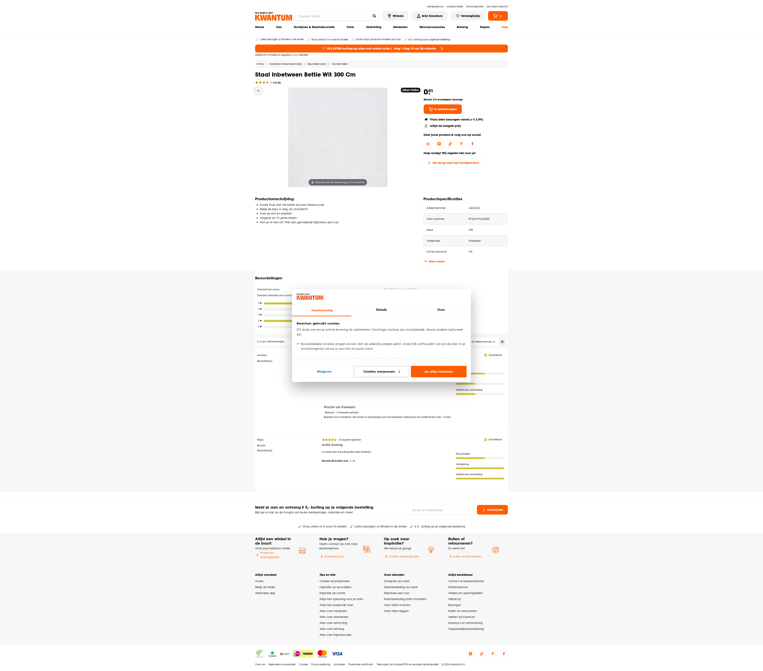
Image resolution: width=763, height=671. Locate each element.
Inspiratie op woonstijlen (335, 587)
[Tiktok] (450, 144)
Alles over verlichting (333, 622)
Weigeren (324, 371)
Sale (505, 27)
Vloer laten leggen (396, 611)
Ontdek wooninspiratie (404, 556)
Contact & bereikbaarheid (466, 581)
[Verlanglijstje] (258, 91)
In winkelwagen (445, 109)
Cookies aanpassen (379, 371)
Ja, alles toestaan (438, 371)
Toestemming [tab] (321, 310)
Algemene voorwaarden (282, 664)
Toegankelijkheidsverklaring (466, 628)
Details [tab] (381, 310)
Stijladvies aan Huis (396, 593)
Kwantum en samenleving (465, 622)
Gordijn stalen (340, 63)
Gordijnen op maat (397, 581)
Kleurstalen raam (317, 63)
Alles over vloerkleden (334, 617)
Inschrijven (495, 509)
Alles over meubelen (333, 611)
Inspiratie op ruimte (332, 593)
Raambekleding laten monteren (405, 599)
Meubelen (400, 27)
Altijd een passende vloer (336, 605)
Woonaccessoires (432, 27)
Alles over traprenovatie (335, 634)
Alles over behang (332, 628)
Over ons (260, 664)
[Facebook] (472, 144)
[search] (337, 16)
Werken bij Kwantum (461, 617)
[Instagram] (439, 144)
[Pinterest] (461, 144)
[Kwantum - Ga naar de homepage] (273, 16)
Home (260, 63)
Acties (259, 581)
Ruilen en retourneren (467, 556)
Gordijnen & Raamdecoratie (314, 27)
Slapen (485, 27)
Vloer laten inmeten (397, 605)
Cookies (303, 664)
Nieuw (259, 27)
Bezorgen (454, 605)
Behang (462, 27)
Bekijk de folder (265, 587)
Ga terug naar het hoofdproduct (456, 162)
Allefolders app (265, 593)
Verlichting (373, 27)
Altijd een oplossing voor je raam (341, 599)
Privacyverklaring (320, 664)
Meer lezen (437, 261)
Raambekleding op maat (400, 587)
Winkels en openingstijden (269, 555)
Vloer (350, 27)
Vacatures (339, 664)
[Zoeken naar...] (374, 16)
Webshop (454, 599)
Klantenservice (334, 556)
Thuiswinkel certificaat (360, 664)
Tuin (279, 27)
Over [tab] (441, 310)
